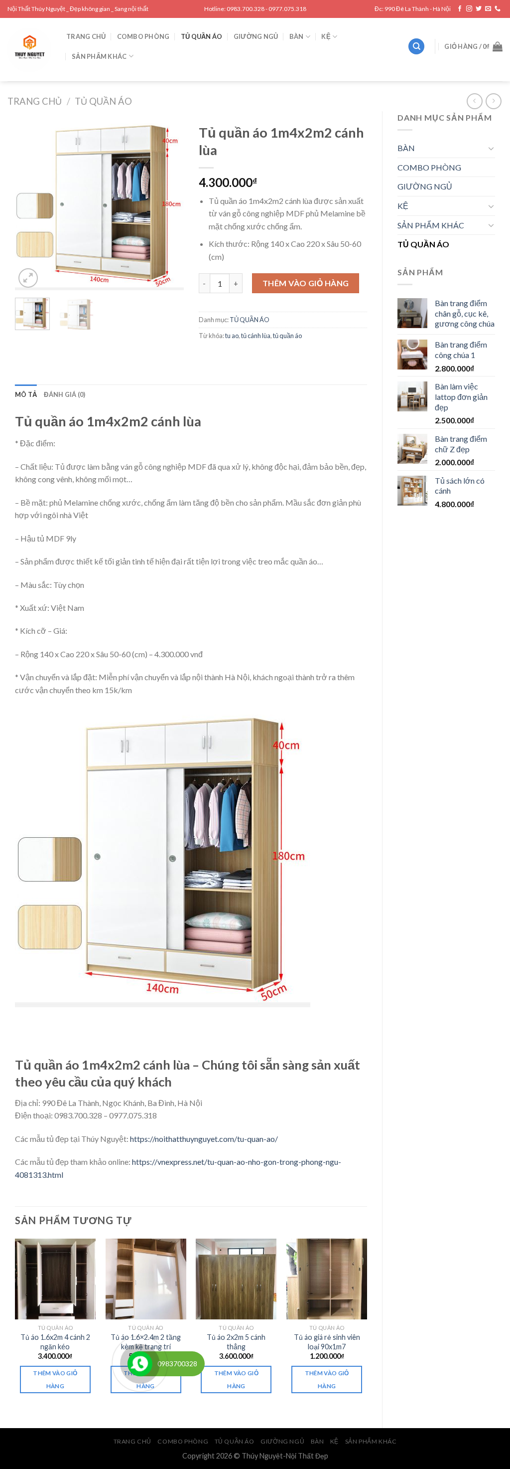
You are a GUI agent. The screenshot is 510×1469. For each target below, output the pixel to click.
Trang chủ (34, 101)
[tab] (26, 394)
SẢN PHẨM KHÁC (99, 56)
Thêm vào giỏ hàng (305, 283)
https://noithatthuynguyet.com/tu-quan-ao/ (204, 1138)
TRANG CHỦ (86, 36)
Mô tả (26, 394)
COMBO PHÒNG (143, 36)
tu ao (232, 336)
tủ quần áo (287, 336)
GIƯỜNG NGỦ (256, 36)
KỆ (326, 36)
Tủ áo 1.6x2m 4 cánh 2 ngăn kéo (55, 1342)
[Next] (168, 204)
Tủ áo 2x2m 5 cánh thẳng (236, 1342)
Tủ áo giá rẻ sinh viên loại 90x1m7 (327, 1342)
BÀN (296, 36)
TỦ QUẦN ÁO (202, 36)
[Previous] (31, 204)
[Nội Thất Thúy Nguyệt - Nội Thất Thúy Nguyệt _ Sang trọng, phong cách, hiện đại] (29, 50)
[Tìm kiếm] (416, 46)
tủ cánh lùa (255, 336)
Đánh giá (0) (64, 394)
